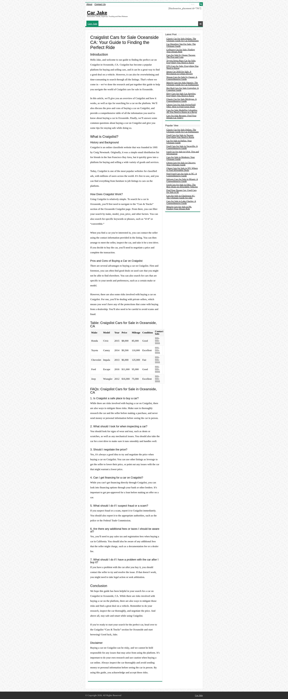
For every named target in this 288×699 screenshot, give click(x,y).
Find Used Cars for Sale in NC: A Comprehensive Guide (181, 174)
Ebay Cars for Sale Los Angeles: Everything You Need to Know (181, 94)
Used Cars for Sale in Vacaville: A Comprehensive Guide (182, 147)
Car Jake (97, 12)
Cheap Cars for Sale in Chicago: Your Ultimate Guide (181, 163)
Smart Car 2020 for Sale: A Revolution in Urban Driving (179, 72)
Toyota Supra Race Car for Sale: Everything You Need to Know (181, 61)
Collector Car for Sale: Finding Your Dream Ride (180, 50)
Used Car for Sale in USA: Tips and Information (182, 152)
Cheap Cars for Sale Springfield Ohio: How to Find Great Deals (181, 105)
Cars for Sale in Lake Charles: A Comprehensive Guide (181, 202)
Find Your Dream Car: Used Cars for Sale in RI (181, 191)
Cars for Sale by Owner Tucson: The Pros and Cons (181, 56)
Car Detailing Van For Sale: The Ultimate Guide (181, 45)
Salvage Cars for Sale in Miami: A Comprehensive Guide (182, 180)
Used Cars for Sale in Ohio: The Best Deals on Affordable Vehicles (182, 185)
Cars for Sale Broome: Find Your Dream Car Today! (181, 116)
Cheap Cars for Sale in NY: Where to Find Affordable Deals (182, 169)
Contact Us (100, 4)
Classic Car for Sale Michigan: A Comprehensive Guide (181, 100)
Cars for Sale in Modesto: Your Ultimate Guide (180, 158)
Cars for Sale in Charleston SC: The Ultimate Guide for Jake (180, 196)
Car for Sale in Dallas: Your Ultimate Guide (179, 141)
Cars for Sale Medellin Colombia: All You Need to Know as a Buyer (181, 111)
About (89, 4)
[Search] (201, 4)
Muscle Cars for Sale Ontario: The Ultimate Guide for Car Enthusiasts (182, 83)
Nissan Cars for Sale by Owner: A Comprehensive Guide (181, 78)
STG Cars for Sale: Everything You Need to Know (182, 67)
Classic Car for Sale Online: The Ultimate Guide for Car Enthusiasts (182, 39)
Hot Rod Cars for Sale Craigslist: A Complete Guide (182, 89)
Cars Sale (92, 24)
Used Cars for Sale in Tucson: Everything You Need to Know (180, 136)
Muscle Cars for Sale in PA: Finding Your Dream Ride (179, 207)
